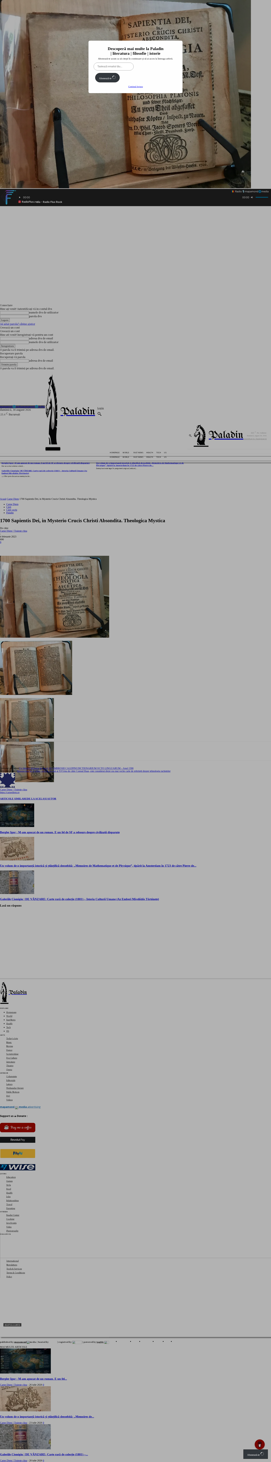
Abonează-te (105, 78)
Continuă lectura (135, 86)
